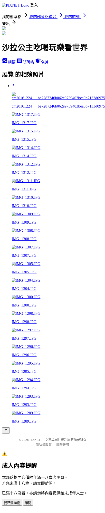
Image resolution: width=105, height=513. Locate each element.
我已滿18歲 (12, 503)
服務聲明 (62, 444)
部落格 (28, 62)
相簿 (12, 62)
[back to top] (6, 430)
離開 (28, 503)
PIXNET (34, 440)
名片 (45, 62)
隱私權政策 (44, 444)
